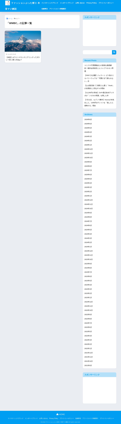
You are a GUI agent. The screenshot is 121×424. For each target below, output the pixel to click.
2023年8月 (88, 268)
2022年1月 (88, 348)
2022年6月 (88, 327)
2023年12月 (88, 251)
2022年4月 (88, 336)
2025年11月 (88, 153)
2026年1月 (88, 145)
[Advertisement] (99, 33)
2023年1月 (88, 297)
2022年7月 (88, 323)
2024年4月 (88, 234)
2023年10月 (88, 259)
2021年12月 (88, 353)
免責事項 (44, 9)
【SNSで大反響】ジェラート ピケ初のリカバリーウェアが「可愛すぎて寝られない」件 (99, 78)
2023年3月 (88, 289)
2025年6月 (88, 175)
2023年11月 (88, 255)
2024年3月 (88, 238)
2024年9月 (88, 213)
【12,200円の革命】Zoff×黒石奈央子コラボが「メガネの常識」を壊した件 (99, 94)
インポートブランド (67, 3)
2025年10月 (88, 158)
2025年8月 (88, 166)
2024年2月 (88, 242)
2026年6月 (88, 124)
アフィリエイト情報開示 (57, 9)
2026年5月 (88, 128)
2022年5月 (88, 331)
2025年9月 (88, 162)
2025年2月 (88, 192)
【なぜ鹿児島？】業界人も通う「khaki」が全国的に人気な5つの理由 (99, 87)
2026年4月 (88, 132)
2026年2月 (88, 141)
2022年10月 (88, 310)
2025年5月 (88, 179)
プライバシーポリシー (106, 3)
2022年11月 (88, 306)
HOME (62, 414)
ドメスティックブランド (49, 3)
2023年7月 (88, 272)
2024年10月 (88, 208)
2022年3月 (88, 340)
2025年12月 (88, 149)
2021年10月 (88, 361)
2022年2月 (88, 344)
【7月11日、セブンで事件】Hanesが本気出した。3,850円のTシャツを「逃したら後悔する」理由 (99, 102)
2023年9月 (88, 264)
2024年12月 (88, 200)
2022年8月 (88, 319)
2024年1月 (88, 247)
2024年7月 (88, 221)
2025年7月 (88, 170)
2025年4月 (88, 183)
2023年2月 (88, 293)
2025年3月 (88, 187)
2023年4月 (88, 285)
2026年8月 (88, 119)
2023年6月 (88, 276)
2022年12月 (88, 302)
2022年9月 (88, 314)
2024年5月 (88, 230)
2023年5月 (88, 281)
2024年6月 (88, 225)
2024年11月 (88, 204)
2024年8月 (88, 217)
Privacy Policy (91, 3)
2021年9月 (88, 365)
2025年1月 (88, 196)
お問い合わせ (80, 3)
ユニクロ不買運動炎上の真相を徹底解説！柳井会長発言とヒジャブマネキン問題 (98, 68)
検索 (114, 52)
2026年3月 (88, 136)
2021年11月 (88, 357)
